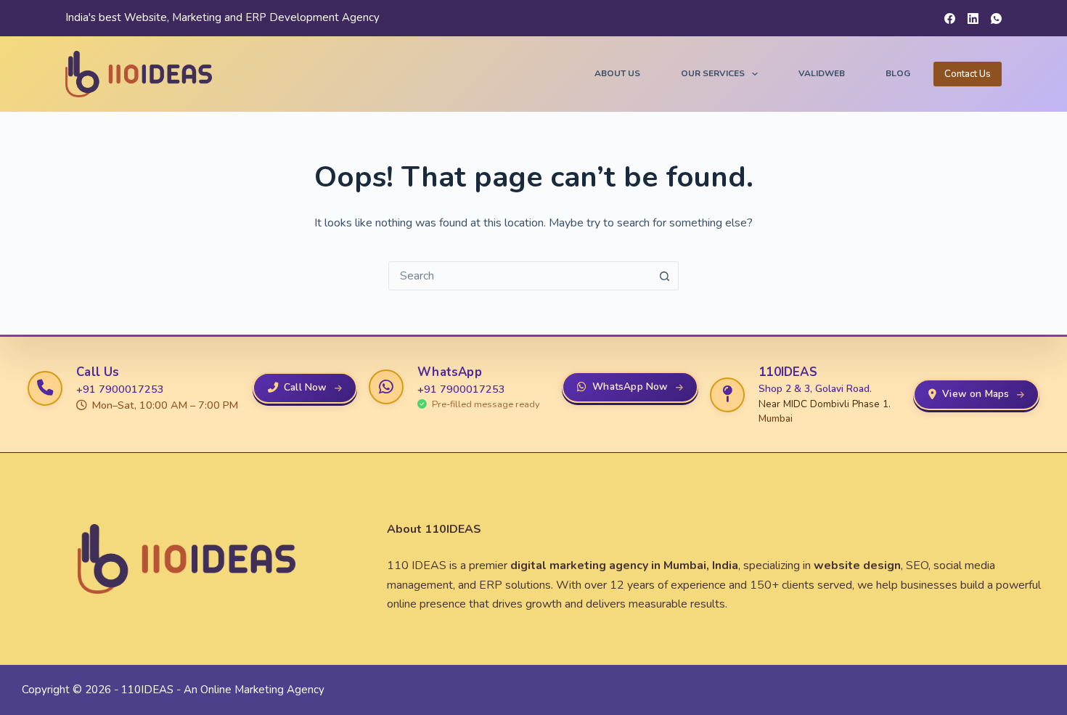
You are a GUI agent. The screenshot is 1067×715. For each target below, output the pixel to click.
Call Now (305, 387)
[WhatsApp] (996, 18)
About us (617, 73)
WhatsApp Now (630, 386)
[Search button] (664, 276)
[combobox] (519, 275)
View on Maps (975, 394)
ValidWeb (821, 73)
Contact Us (967, 74)
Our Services (713, 73)
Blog (898, 73)
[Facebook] (949, 18)
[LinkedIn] (973, 18)
